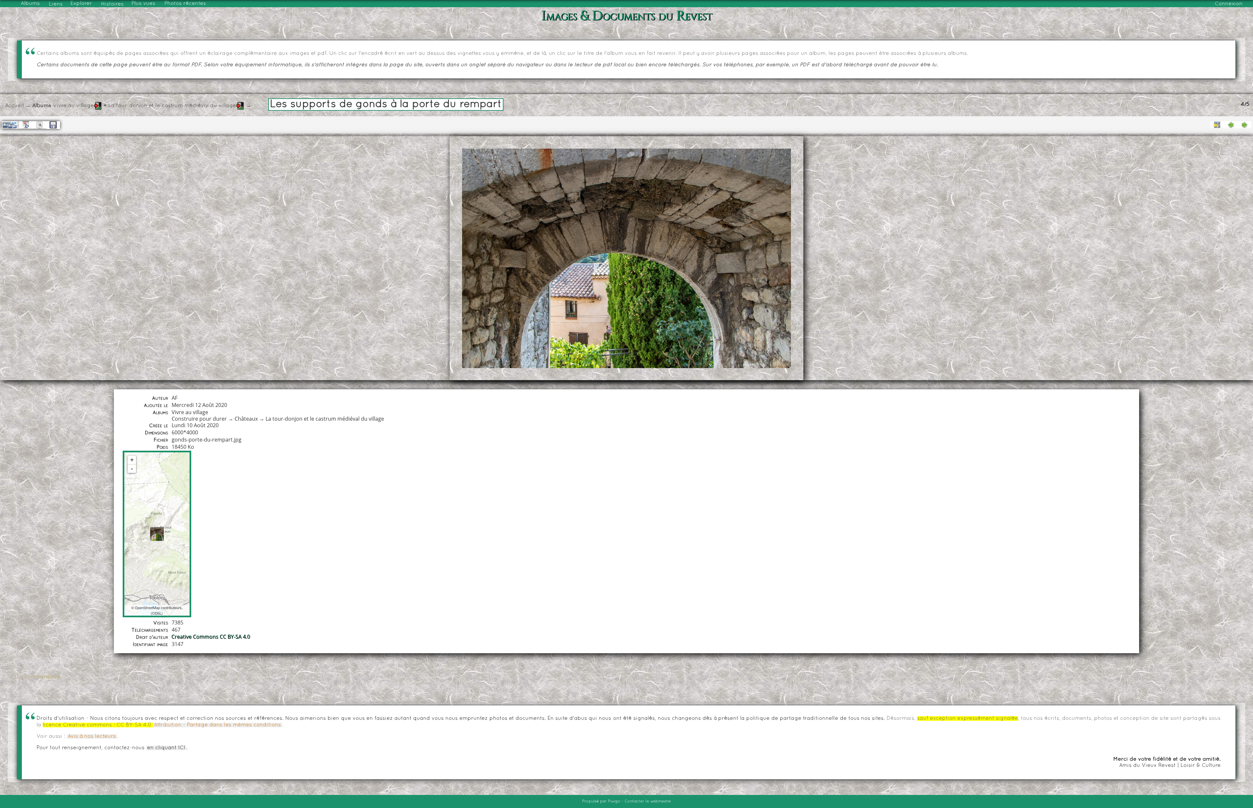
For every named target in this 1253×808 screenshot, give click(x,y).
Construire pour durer (199, 418)
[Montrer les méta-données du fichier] (39, 124)
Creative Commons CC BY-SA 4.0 (211, 636)
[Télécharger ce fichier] (53, 125)
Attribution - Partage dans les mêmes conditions (217, 725)
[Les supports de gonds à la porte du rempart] (157, 534)
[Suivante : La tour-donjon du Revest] (1244, 124)
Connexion (1229, 4)
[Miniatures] (1217, 124)
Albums (30, 3)
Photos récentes (185, 3)
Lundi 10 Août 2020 (195, 425)
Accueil (14, 106)
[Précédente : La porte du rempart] (1231, 124)
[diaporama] (26, 124)
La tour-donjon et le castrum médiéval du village (172, 106)
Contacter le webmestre (648, 801)
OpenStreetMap (147, 607)
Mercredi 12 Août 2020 (199, 405)
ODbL (157, 613)
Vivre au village (73, 106)
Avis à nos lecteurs (92, 736)
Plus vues (143, 3)
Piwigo (614, 801)
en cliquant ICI (166, 748)
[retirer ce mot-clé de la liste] (98, 106)
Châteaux (246, 418)
